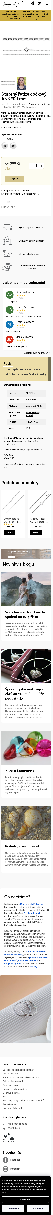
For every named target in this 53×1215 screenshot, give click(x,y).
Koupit (15, 179)
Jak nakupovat (10, 1104)
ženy (28, 399)
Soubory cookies (11, 1085)
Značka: (10, 107)
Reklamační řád (10, 1073)
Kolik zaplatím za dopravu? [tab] (22, 369)
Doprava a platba (11, 1092)
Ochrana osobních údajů (15, 1089)
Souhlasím (37, 1208)
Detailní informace (10, 127)
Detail (10, 532)
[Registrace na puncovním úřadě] (9, 1136)
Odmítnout (13, 1208)
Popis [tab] (8, 363)
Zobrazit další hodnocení (36, 352)
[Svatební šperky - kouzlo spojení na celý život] (26, 588)
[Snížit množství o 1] (31, 166)
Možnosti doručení (10, 193)
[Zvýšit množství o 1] (41, 166)
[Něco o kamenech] (26, 747)
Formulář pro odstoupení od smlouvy (21, 1077)
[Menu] (47, 3)
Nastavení (25, 1199)
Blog (5, 1096)
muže (34, 399)
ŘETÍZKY (30, 393)
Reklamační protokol (13, 1081)
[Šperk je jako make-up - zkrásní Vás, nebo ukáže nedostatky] (26, 665)
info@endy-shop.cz (17, 1123)
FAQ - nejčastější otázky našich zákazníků (23, 1100)
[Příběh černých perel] (26, 822)
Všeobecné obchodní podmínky (18, 1069)
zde (4, 1192)
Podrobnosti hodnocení (40, 104)
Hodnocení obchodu (13, 1108)
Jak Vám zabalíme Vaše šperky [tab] (25, 374)
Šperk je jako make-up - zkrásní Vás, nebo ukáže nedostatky (24, 694)
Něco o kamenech (19, 771)
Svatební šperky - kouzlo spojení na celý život (25, 614)
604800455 (14, 1128)
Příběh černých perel (22, 846)
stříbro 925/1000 (34, 406)
